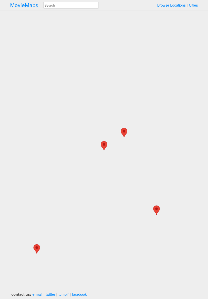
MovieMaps (24, 5)
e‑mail (37, 294)
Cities (193, 5)
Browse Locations (171, 5)
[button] (36, 249)
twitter (50, 294)
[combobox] (71, 5)
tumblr (64, 294)
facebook (79, 294)
